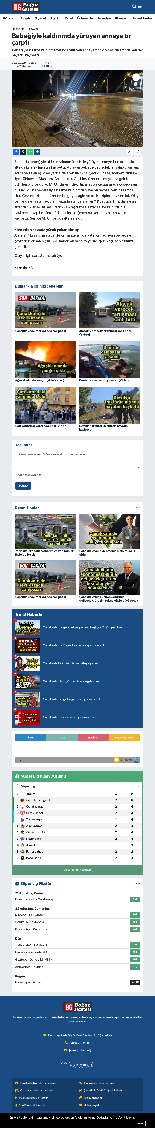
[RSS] (91, 1065)
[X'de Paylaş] (23, 152)
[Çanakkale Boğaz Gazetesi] (26, 7)
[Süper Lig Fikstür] (138, 883)
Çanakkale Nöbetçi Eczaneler (38, 1083)
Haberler (18, 29)
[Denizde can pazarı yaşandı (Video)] (109, 359)
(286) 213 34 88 (80, 1042)
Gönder (23, 485)
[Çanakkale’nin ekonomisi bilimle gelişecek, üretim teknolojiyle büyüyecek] (109, 577)
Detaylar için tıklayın (78, 869)
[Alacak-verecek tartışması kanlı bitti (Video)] (109, 310)
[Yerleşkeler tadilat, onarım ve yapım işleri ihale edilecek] (45, 531)
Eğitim (55, 18)
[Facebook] (64, 1065)
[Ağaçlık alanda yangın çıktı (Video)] (45, 359)
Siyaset (40, 18)
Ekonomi (121, 18)
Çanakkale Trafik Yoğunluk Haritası (105, 1090)
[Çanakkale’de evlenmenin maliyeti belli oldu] (109, 531)
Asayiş (25, 18)
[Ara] (134, 6)
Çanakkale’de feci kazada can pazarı (41, 331)
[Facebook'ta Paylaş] (16, 152)
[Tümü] (138, 508)
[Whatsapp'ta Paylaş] (30, 152)
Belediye (104, 18)
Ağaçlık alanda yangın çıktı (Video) (39, 380)
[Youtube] (84, 1065)
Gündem (9, 18)
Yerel (69, 18)
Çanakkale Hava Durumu (99, 1083)
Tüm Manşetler (93, 1097)
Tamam (139, 1123)
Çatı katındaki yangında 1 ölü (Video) (41, 425)
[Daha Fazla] (37, 152)
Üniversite (85, 18)
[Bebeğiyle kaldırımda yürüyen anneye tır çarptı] (77, 108)
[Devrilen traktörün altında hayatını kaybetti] (109, 405)
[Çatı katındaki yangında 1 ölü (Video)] (45, 405)
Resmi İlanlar (142, 18)
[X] (71, 1065)
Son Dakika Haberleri (32, 1105)
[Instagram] (77, 1065)
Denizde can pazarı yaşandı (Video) (104, 380)
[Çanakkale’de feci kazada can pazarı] (45, 310)
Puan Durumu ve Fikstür (33, 1097)
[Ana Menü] (140, 6)
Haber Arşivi (91, 1105)
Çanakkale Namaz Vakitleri (36, 1090)
